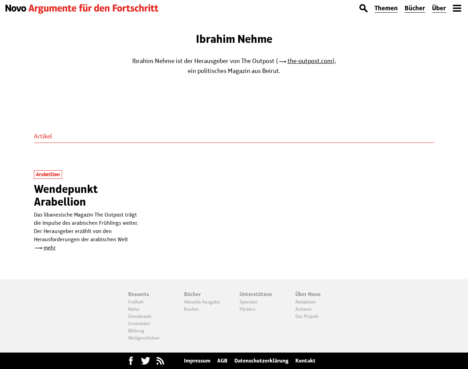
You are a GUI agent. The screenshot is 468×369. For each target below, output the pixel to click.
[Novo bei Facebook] (145, 360)
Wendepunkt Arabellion (66, 195)
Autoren (303, 309)
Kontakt (305, 360)
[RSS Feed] (160, 360)
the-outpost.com (310, 60)
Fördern (247, 309)
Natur (134, 309)
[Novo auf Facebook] (130, 360)
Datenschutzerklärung (261, 360)
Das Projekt (307, 316)
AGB (222, 360)
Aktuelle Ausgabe (202, 302)
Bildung (136, 330)
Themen (386, 8)
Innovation (139, 323)
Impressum (197, 360)
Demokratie (139, 316)
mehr (50, 247)
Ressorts (138, 294)
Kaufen (191, 309)
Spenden (248, 302)
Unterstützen (255, 294)
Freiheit (136, 302)
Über (439, 8)
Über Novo (308, 294)
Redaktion (305, 302)
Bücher (415, 8)
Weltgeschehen (144, 338)
